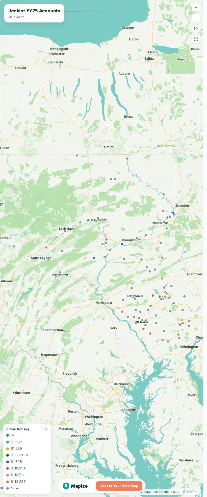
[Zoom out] (196, 18)
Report (192, 490)
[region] (101, 248)
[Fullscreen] (196, 39)
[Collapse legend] (46, 429)
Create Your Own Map (119, 486)
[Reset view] (196, 28)
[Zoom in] (196, 7)
